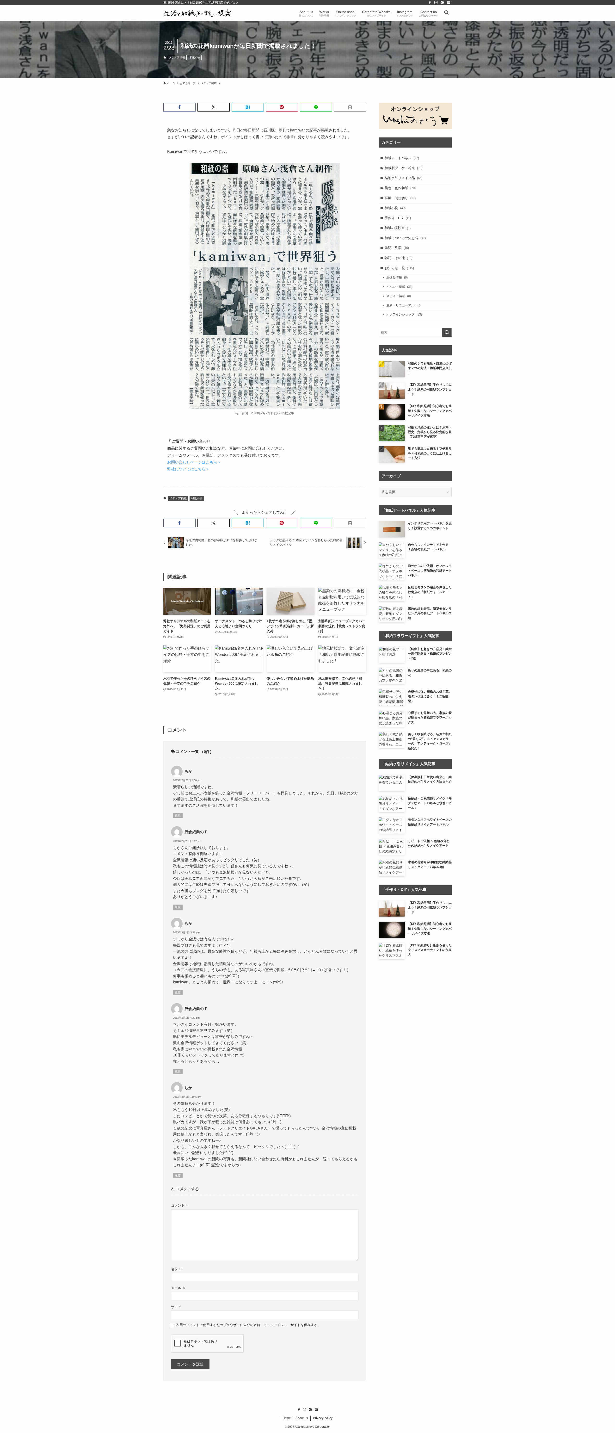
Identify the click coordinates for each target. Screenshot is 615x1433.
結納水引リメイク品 (403, 178)
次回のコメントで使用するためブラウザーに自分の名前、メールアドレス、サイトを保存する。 (248, 1325)
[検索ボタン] (446, 13)
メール (178, 1288)
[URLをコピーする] (350, 107)
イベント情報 (399, 287)
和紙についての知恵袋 (405, 238)
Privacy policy (323, 1418)
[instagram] (436, 2)
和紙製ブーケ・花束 (403, 168)
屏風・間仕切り (400, 198)
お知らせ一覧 (399, 268)
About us (301, 1418)
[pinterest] (442, 2)
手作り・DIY (398, 218)
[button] (179, 107)
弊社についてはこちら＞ (188, 469)
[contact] (448, 2)
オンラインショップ (404, 314)
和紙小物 (195, 57)
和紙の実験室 (398, 228)
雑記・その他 (398, 258)
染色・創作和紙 (400, 188)
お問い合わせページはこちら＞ (194, 462)
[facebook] (430, 2)
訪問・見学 (397, 248)
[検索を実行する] (447, 332)
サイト (176, 1307)
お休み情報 (397, 277)
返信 (178, 815)
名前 (176, 1269)
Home (287, 1418)
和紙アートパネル (402, 158)
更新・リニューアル (403, 305)
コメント (180, 1205)
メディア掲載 (177, 57)
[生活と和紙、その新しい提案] (197, 13)
